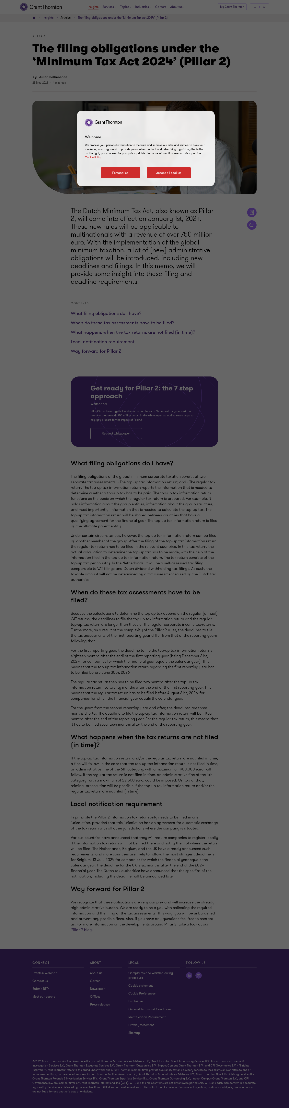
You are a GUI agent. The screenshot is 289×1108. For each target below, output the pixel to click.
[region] (146, 148)
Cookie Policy (93, 157)
